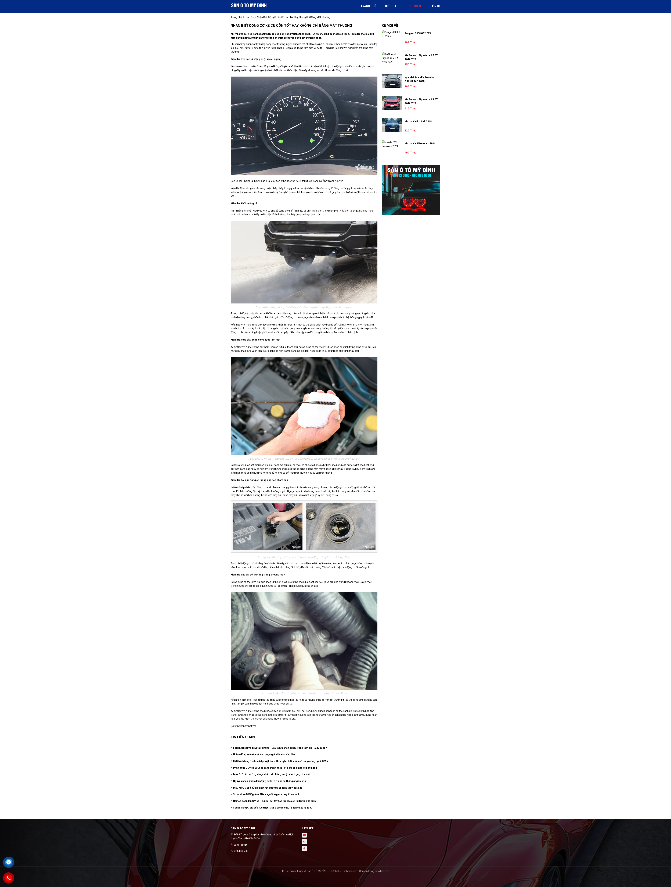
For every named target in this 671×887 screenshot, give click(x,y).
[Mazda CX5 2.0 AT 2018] (392, 125)
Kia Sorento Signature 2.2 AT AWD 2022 (421, 101)
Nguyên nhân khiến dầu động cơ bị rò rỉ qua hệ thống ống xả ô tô (269, 781)
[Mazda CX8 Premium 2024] (392, 144)
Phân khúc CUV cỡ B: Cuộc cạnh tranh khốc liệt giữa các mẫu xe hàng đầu (275, 767)
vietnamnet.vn (247, 726)
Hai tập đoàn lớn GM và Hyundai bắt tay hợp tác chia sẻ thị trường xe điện (274, 801)
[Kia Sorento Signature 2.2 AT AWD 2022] (392, 103)
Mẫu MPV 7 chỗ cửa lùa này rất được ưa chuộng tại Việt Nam (267, 787)
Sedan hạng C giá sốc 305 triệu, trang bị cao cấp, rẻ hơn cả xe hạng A (272, 807)
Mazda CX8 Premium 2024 (420, 143)
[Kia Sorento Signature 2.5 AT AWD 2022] (392, 58)
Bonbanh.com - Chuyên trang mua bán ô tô (365, 871)
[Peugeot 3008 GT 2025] (392, 34)
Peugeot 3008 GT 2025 (418, 33)
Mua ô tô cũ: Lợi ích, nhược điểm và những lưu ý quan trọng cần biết (271, 774)
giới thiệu (391, 6)
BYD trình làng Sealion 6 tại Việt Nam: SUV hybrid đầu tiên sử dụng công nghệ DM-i (280, 761)
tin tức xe (414, 6)
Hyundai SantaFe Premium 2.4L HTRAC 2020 (420, 79)
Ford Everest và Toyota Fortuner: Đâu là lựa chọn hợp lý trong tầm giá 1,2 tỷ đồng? (280, 747)
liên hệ (435, 6)
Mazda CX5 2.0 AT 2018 (418, 121)
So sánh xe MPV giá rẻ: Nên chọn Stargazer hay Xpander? (266, 794)
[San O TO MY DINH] (250, 4)
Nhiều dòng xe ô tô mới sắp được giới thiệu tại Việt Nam (264, 754)
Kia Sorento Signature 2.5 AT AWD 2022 (421, 57)
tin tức (249, 17)
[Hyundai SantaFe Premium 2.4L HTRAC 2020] (392, 81)
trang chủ (368, 6)
